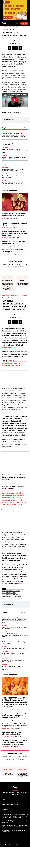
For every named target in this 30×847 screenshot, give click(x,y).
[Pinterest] (16, 48)
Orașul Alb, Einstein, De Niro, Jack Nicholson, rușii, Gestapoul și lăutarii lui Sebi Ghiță (15, 151)
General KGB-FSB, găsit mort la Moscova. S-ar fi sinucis (14, 143)
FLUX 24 (16, 40)
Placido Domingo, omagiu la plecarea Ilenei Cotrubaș (13, 176)
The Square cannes (16, 112)
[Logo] (4, 23)
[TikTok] (13, 844)
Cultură (5, 27)
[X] (13, 48)
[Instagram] (9, 844)
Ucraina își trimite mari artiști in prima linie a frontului (13, 242)
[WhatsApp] (20, 48)
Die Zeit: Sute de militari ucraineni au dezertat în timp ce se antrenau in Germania (12, 184)
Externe (13, 27)
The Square (8, 112)
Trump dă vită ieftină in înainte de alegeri (14, 164)
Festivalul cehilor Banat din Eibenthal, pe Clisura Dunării (14, 158)
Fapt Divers (21, 27)
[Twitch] (16, 844)
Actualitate (5, 131)
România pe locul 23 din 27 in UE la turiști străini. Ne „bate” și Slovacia (14, 169)
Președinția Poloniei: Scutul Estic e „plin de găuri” (14, 251)
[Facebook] (9, 48)
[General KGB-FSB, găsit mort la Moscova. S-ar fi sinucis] (15, 202)
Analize (4, 155)
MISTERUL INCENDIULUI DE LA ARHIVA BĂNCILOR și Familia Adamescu (22, 282)
